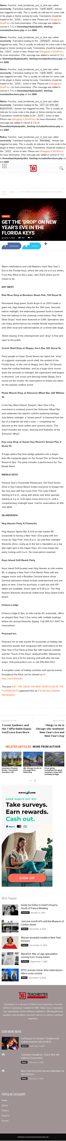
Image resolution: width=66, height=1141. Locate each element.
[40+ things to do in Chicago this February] (33, 759)
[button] (60, 168)
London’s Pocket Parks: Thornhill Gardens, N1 (10, 770)
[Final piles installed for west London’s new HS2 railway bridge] (54, 759)
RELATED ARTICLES (18, 746)
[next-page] (35, 781)
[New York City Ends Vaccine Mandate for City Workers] (3, 1070)
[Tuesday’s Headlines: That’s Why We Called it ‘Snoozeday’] (3, 1054)
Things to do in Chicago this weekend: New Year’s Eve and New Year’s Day (50, 730)
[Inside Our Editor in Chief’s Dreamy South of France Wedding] (10, 910)
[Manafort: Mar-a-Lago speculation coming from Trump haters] (10, 958)
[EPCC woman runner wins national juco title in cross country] (10, 975)
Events (12, 192)
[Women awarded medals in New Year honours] (10, 942)
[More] (45, 246)
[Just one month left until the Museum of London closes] (10, 926)
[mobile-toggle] (4, 168)
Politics (25, 961)
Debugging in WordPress (51, 51)
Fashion (25, 912)
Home (4, 192)
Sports (25, 1046)
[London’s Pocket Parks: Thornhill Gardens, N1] (11, 759)
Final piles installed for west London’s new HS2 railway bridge (53, 771)
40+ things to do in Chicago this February (32, 770)
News (24, 977)
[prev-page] (31, 781)
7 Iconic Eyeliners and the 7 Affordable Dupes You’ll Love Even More (16, 728)
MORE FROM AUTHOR (46, 746)
